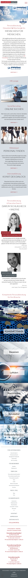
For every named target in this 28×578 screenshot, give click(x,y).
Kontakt (14, 513)
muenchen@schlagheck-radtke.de (15, 551)
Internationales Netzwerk (14, 485)
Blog (14, 493)
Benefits (14, 466)
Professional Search (14, 454)
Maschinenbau (14, 504)
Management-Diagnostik (14, 456)
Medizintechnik (14, 502)
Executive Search (14, 453)
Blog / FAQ (14, 490)
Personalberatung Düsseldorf (14, 474)
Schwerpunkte (14, 498)
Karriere (14, 487)
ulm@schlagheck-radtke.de (14, 563)
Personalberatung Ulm (14, 477)
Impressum (14, 516)
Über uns (14, 471)
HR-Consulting (14, 460)
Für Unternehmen (14, 450)
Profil (14, 481)
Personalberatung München (14, 476)
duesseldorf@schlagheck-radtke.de (14, 539)
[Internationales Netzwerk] (20, 8)
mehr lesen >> (14, 72)
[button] (2, 575)
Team (14, 479)
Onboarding (14, 458)
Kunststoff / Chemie (14, 506)
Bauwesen (14, 508)
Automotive (14, 501)
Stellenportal (14, 468)
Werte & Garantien (14, 483)
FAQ (14, 495)
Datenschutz (14, 519)
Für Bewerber (14, 463)
